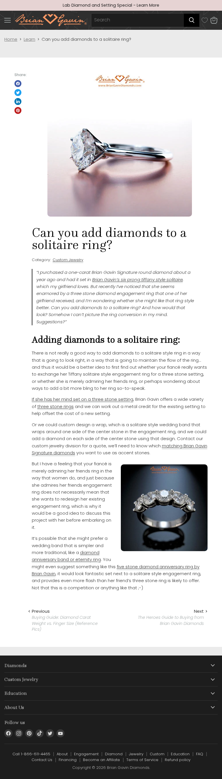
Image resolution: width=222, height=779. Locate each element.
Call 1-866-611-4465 (31, 754)
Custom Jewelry (68, 260)
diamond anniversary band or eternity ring (66, 555)
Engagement (86, 754)
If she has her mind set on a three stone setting (82, 399)
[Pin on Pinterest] (17, 110)
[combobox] (137, 20)
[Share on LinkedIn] (17, 101)
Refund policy (177, 760)
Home (10, 39)
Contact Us (42, 760)
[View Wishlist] (205, 20)
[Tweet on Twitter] (17, 92)
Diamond (114, 754)
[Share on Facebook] (17, 83)
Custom (157, 754)
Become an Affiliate (101, 760)
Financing (68, 760)
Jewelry (136, 754)
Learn (29, 39)
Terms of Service (142, 760)
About (62, 754)
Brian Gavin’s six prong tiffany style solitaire (137, 279)
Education (180, 754)
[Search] (191, 20)
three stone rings (55, 406)
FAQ (199, 754)
